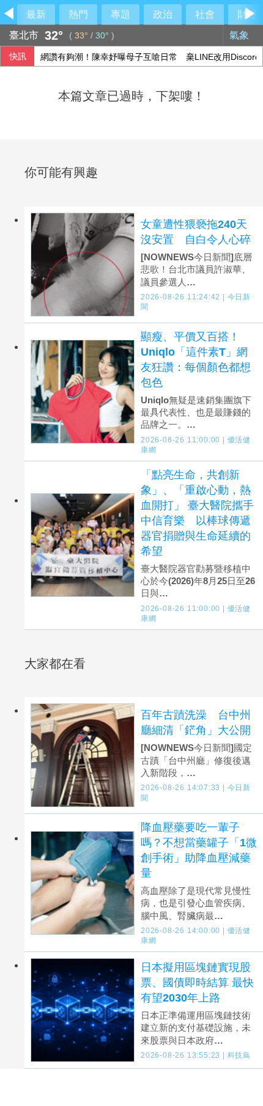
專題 (120, 14)
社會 (205, 14)
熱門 (78, 14)
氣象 (240, 35)
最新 (36, 14)
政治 (162, 14)
